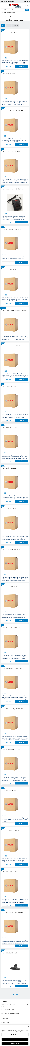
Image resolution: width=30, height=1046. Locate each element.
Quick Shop (8, 66)
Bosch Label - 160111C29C (9, 427)
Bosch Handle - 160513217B (10, 387)
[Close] (28, 1026)
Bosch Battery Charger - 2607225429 (12, 189)
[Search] (27, 10)
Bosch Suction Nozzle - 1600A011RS (12, 111)
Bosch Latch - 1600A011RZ (9, 33)
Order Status (11, 1)
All (2, 25)
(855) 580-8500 (9, 1010)
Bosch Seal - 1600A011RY (9, 790)
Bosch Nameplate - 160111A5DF (11, 549)
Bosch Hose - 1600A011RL (9, 270)
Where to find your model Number (8, 12)
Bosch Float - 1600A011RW (9, 871)
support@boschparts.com (12, 1013)
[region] (15, 1035)
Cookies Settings (15, 1034)
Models (16, 25)
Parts (8, 25)
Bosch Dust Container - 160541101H (12, 346)
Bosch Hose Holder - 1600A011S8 (11, 229)
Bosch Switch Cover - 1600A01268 (12, 668)
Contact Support (3, 1)
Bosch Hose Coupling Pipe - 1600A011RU (14, 912)
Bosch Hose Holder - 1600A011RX (11, 831)
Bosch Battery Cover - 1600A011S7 (12, 749)
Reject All (15, 1039)
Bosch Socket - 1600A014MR (10, 587)
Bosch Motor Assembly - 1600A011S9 (13, 709)
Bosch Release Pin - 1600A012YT (11, 627)
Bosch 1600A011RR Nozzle (9, 953)
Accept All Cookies (15, 1043)
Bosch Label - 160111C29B (9, 468)
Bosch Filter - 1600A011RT (9, 73)
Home (2, 16)
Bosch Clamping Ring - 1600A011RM (12, 152)
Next (17, 994)
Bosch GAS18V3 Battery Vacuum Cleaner (14, 310)
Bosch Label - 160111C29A (9, 509)
